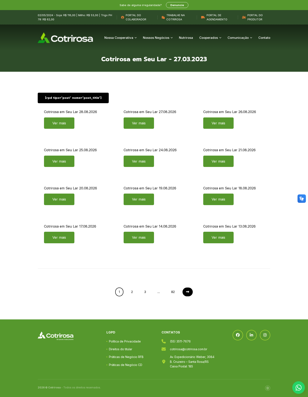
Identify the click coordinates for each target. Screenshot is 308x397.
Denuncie (177, 5)
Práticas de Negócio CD (125, 365)
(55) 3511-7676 (180, 341)
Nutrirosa (186, 38)
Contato (264, 38)
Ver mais (59, 123)
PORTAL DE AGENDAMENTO (217, 17)
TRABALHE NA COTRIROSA (175, 17)
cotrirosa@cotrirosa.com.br (188, 349)
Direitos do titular (120, 349)
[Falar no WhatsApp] (298, 387)
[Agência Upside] (267, 388)
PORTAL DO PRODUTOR (255, 17)
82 (173, 292)
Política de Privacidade (125, 341)
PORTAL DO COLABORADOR (136, 17)
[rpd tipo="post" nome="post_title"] (73, 98)
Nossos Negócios (156, 38)
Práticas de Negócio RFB (126, 357)
